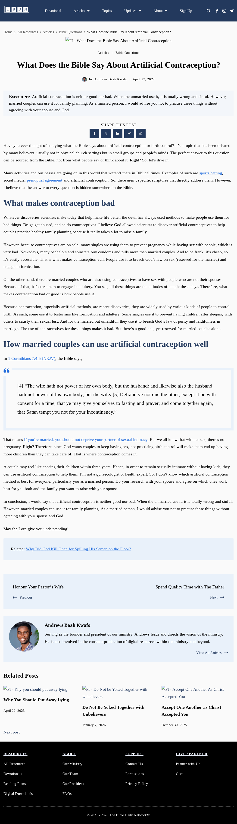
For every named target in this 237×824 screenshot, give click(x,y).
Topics (107, 11)
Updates (130, 11)
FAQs (67, 794)
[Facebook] (217, 11)
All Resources (14, 764)
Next (213, 597)
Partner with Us (188, 764)
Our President (73, 784)
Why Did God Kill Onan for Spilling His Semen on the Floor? (78, 549)
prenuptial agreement (44, 180)
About (158, 11)
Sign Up (186, 11)
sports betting (210, 173)
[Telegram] (232, 11)
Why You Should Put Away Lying (36, 699)
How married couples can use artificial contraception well (105, 344)
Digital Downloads (18, 794)
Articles (79, 11)
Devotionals (12, 774)
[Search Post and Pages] (210, 11)
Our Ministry (72, 764)
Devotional (53, 11)
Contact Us (134, 764)
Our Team (70, 774)
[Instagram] (224, 11)
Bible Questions (127, 53)
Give (180, 774)
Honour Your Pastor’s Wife (38, 586)
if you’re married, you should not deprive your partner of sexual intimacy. (86, 439)
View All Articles (208, 653)
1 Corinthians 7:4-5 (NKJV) (31, 358)
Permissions (134, 774)
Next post (11, 732)
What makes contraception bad (59, 203)
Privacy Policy (136, 784)
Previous (26, 597)
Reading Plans (14, 784)
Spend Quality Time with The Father (190, 586)
